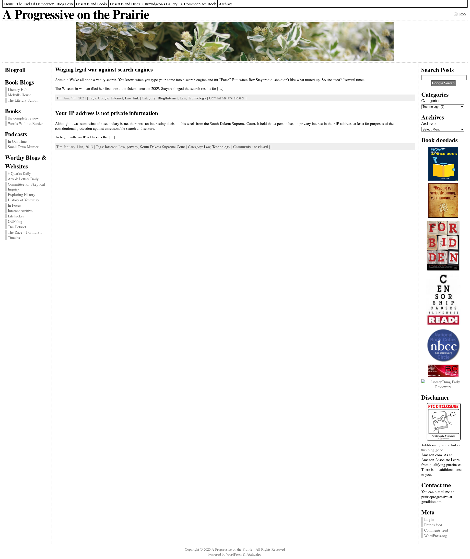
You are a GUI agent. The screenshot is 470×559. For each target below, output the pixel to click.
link (136, 97)
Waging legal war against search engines (104, 69)
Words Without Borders (26, 123)
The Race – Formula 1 (25, 232)
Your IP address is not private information (106, 113)
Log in (429, 519)
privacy (132, 146)
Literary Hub (17, 89)
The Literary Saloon (23, 100)
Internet (117, 97)
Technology (197, 97)
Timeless (14, 237)
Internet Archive (20, 210)
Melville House (19, 94)
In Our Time (17, 141)
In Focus (14, 205)
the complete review (23, 118)
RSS (462, 14)
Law (128, 97)
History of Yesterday (23, 199)
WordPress (234, 554)
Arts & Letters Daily (23, 178)
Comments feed (436, 530)
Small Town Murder (23, 146)
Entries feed (433, 524)
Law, (184, 97)
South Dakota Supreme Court (162, 146)
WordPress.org (435, 535)
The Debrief (17, 226)
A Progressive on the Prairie (75, 13)
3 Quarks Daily (19, 173)
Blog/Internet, (169, 97)
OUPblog (15, 221)
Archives (428, 123)
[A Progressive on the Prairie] (235, 41)
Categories (430, 101)
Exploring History (21, 194)
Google (103, 97)
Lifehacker (16, 216)
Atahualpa (254, 554)
